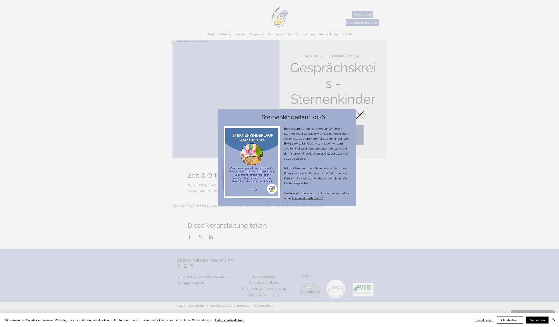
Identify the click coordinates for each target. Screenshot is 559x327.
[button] (360, 115)
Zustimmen (537, 320)
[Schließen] (553, 320)
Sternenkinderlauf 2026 (307, 198)
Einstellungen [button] (484, 320)
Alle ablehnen (509, 320)
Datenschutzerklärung (230, 320)
